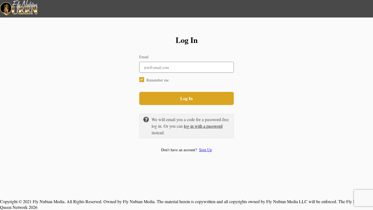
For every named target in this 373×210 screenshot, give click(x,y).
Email (144, 56)
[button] (186, 149)
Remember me (157, 80)
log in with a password (203, 126)
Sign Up (205, 149)
